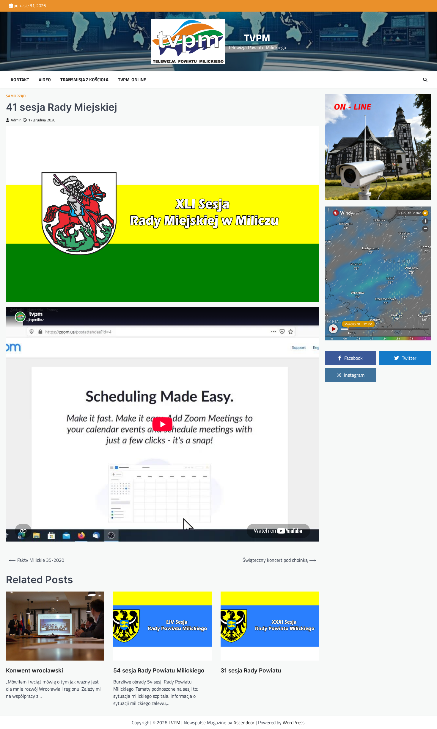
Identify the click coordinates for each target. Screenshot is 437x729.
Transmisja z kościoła (84, 79)
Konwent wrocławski (34, 670)
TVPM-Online (132, 79)
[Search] (425, 79)
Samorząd (16, 96)
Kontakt (20, 79)
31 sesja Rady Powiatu (251, 670)
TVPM (257, 37)
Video (45, 79)
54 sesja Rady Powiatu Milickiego (159, 670)
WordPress (293, 722)
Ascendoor (243, 722)
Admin (16, 120)
